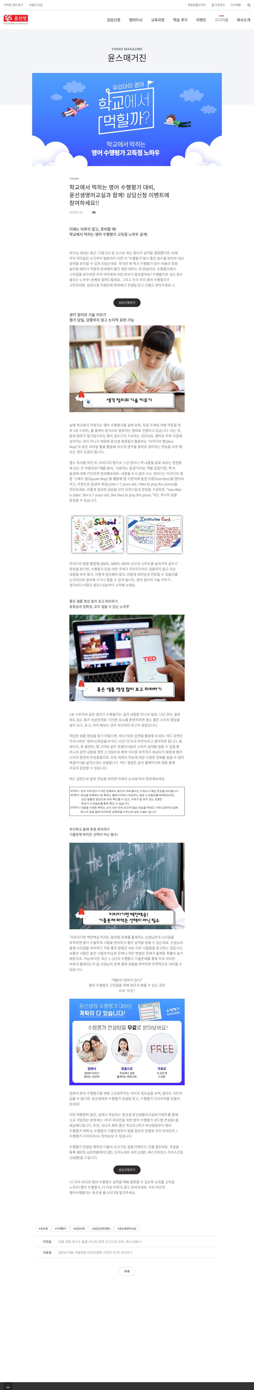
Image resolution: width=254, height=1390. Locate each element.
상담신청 (113, 20)
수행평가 (61, 1228)
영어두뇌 (135, 20)
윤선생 (44, 1228)
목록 (127, 1271)
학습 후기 (180, 20)
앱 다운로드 (218, 5)
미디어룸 (221, 20)
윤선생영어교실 (127, 1228)
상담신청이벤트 (102, 1228)
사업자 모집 (35, 5)
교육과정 (157, 20)
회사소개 (243, 20)
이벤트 (201, 20)
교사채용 (236, 5)
